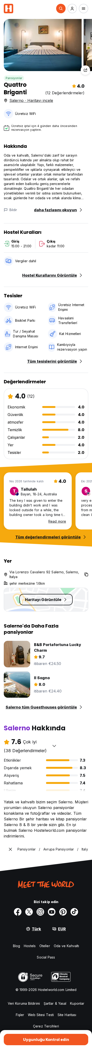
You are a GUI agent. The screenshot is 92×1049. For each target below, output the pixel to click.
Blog (16, 946)
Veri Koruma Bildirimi (24, 1003)
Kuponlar (77, 1003)
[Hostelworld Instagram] (40, 912)
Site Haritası (67, 1015)
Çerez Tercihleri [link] (46, 1026)
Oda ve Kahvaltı (66, 946)
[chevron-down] (54, 745)
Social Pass (46, 957)
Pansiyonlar (14, 78)
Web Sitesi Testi (41, 1015)
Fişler (20, 1015)
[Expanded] (10, 849)
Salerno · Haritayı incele (31, 100)
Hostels (30, 946)
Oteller (44, 946)
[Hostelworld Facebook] (17, 912)
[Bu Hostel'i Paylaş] (85, 70)
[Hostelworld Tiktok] (74, 912)
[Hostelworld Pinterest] (63, 912)
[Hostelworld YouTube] (51, 912)
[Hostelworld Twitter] (29, 912)
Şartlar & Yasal (55, 1003)
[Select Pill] (61, 8)
